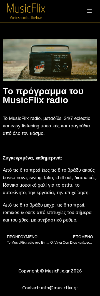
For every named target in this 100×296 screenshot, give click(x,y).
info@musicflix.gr (59, 287)
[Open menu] (89, 11)
